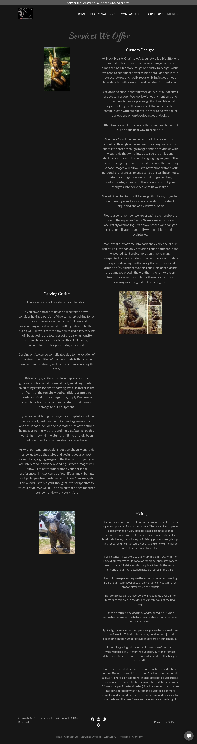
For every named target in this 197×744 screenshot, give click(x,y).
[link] (25, 13)
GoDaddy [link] (173, 722)
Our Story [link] (155, 14)
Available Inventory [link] (131, 736)
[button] (103, 14)
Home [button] (58, 736)
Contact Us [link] (71, 736)
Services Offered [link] (91, 736)
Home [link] (81, 14)
